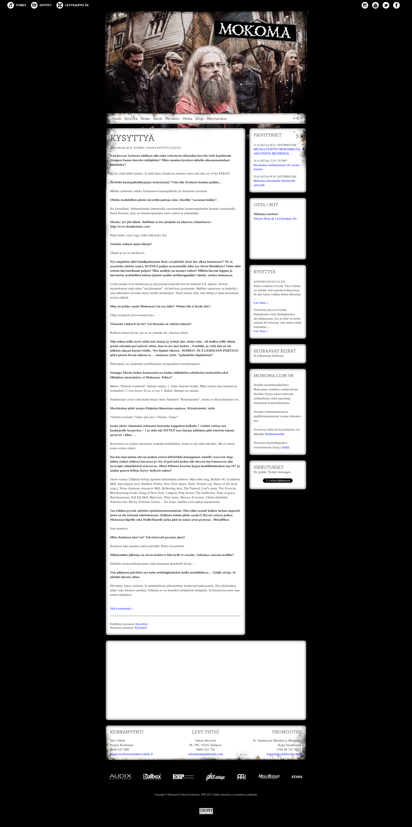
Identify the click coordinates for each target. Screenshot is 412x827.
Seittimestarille (274, 434)
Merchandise (217, 118)
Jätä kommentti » (121, 608)
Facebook (396, 5)
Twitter (386, 5)
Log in (298, 118)
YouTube (375, 5)
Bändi (157, 118)
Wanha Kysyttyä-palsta (163, 147)
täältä (285, 447)
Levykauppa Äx (77, 5)
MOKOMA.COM (206, 61)
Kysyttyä (131, 118)
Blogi (199, 118)
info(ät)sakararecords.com (205, 754)
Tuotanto (172, 118)
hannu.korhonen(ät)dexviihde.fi (131, 754)
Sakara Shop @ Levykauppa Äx (275, 218)
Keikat (145, 118)
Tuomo (282, 160)
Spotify (45, 5)
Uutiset (115, 118)
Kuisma (139, 147)
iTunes (21, 5)
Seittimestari (286, 145)
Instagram (365, 5)
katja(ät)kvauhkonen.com (284, 754)
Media (187, 118)
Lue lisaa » (261, 302)
